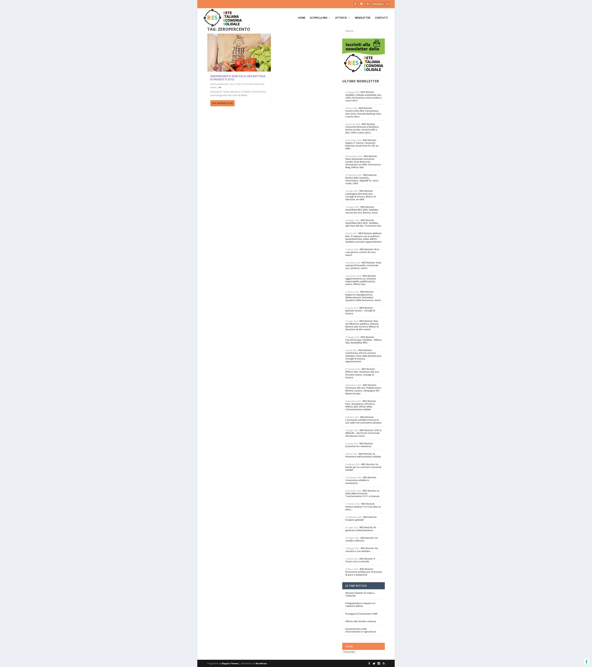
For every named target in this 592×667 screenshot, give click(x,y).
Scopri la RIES (318, 18)
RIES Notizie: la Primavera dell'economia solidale (363, 455)
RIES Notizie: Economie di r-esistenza (359, 445)
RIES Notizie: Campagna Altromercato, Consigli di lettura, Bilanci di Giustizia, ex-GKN (360, 195)
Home (301, 18)
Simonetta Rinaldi (220, 84)
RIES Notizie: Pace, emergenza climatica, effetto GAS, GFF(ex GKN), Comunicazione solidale (360, 405)
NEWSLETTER (362, 18)
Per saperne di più (222, 103)
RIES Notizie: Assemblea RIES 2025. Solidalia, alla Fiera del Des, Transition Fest (363, 223)
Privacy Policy (349, 652)
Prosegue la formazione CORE (361, 613)
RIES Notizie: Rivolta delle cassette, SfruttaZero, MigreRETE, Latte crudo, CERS (361, 179)
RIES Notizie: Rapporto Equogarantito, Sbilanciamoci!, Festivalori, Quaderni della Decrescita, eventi (363, 296)
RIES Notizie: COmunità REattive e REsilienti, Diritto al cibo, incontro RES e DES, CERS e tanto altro (362, 128)
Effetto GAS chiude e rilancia (360, 621)
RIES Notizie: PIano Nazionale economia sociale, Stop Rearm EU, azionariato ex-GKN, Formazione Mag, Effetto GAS (363, 162)
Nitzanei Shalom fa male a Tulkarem (359, 594)
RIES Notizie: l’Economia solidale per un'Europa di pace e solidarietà (363, 572)
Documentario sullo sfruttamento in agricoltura (360, 630)
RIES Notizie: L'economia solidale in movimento (360, 480)
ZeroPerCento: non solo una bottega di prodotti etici (237, 77)
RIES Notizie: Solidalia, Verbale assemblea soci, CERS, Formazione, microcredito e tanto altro (363, 96)
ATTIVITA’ (341, 18)
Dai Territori (248, 84)
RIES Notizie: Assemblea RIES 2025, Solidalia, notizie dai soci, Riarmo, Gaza (362, 209)
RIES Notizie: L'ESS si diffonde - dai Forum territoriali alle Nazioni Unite (363, 433)
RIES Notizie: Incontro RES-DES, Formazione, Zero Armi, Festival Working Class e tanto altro (363, 112)
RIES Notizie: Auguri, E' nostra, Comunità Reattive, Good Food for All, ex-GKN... (362, 144)
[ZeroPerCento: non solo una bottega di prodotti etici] (239, 53)
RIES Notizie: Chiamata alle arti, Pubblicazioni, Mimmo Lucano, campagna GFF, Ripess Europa (363, 389)
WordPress (261, 663)
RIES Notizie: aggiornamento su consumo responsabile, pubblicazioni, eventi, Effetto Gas (360, 280)
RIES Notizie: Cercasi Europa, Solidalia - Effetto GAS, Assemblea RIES (363, 340)
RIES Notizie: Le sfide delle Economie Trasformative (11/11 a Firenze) (362, 493)
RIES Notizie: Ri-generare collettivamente (361, 529)
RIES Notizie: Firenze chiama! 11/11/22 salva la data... (363, 506)
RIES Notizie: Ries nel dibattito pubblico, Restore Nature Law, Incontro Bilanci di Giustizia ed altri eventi (362, 325)
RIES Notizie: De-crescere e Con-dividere (362, 549)
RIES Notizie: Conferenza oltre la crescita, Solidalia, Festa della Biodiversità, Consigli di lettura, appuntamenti (363, 356)
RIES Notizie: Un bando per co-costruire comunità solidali (363, 467)
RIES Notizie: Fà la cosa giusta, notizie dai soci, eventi (362, 252)
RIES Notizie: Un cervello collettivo (361, 539)
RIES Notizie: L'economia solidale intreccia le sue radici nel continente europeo (363, 420)
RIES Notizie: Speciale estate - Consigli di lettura (360, 310)
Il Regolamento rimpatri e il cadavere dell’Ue (360, 604)
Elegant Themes (230, 663)
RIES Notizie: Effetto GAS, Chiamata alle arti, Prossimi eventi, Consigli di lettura (362, 373)
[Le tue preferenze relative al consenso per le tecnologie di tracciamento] (587, 662)
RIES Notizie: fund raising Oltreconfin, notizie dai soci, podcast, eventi (363, 265)
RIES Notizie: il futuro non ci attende (360, 560)
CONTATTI (381, 18)
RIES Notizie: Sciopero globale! (361, 518)
